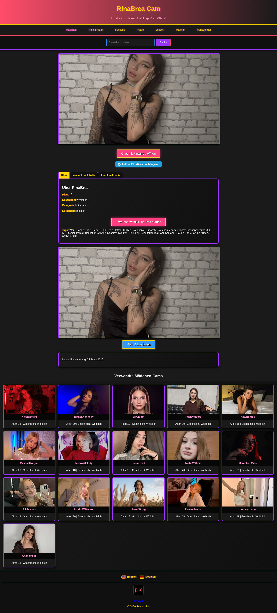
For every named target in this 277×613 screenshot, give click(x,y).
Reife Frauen (95, 29)
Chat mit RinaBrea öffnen (138, 153)
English (131, 576)
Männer (180, 29)
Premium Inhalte (110, 175)
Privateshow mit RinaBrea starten (138, 222)
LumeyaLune (248, 509)
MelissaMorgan (29, 463)
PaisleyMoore (193, 416)
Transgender (204, 29)
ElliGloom (138, 416)
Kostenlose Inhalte (83, 175)
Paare (140, 29)
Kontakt (138, 601)
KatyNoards (247, 416)
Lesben (160, 29)
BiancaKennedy (84, 416)
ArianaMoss (29, 555)
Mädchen (71, 29)
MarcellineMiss (248, 463)
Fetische (120, 29)
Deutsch (150, 576)
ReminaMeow (193, 509)
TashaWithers (193, 463)
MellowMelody (83, 463)
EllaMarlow (29, 509)
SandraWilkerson (83, 509)
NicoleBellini (29, 416)
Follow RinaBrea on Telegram (140, 164)
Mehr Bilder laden (138, 344)
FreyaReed (138, 463)
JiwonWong (138, 509)
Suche (163, 42)
